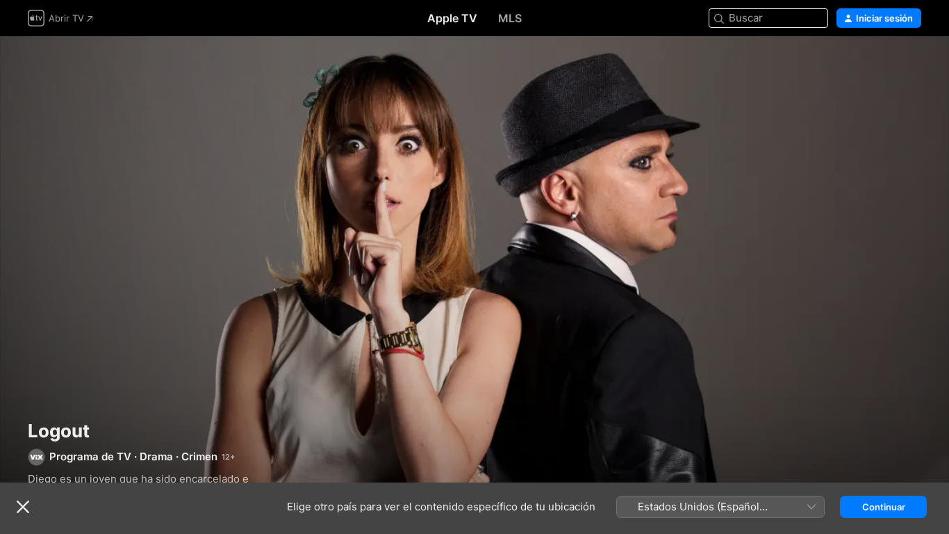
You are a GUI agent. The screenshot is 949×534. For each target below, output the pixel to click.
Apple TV (452, 18)
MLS (510, 18)
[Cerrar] (23, 507)
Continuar (883, 506)
